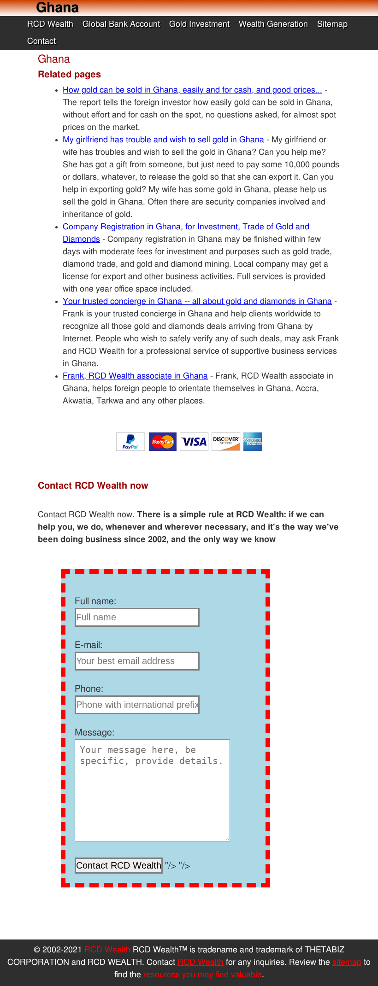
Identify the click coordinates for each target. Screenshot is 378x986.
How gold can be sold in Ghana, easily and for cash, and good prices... (192, 90)
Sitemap (332, 24)
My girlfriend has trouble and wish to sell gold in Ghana (163, 140)
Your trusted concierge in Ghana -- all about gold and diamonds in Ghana (197, 302)
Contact (41, 41)
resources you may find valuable (202, 975)
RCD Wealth (50, 24)
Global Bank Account (121, 24)
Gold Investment (199, 24)
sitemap (346, 962)
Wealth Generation (273, 24)
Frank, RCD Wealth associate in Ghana (135, 376)
